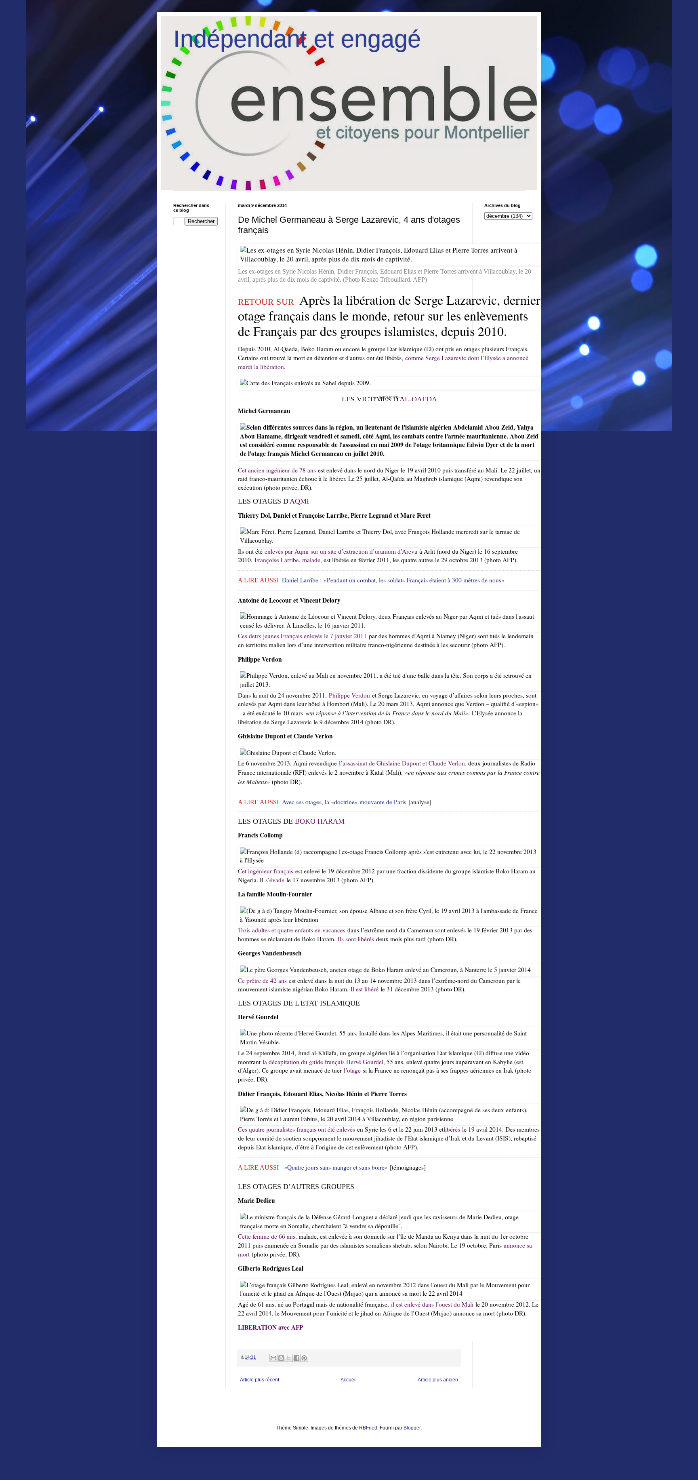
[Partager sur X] (289, 1358)
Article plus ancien (438, 1380)
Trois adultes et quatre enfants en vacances (291, 930)
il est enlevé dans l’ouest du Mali (432, 1304)
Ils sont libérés (356, 939)
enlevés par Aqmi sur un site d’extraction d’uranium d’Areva (341, 551)
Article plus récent (259, 1380)
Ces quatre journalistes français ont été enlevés (296, 1129)
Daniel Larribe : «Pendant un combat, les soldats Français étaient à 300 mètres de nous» (393, 580)
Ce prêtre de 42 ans (262, 980)
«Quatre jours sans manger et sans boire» (336, 1167)
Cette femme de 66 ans (266, 1236)
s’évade (274, 880)
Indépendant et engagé (297, 39)
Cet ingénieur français (265, 871)
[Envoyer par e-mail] (273, 1358)
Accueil (349, 1380)
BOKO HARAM (320, 821)
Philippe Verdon (349, 695)
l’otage (352, 1070)
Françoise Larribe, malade (287, 560)
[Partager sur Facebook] (296, 1358)
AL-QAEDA (418, 399)
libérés (452, 1129)
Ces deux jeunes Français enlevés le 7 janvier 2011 (302, 636)
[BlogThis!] (281, 1358)
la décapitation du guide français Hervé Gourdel (323, 1062)
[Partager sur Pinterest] (304, 1358)
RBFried (368, 1428)
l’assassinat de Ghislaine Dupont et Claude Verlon (402, 763)
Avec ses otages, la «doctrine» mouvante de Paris (344, 802)
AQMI (299, 501)
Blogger (412, 1428)
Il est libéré (364, 989)
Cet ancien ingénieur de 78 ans (277, 470)
